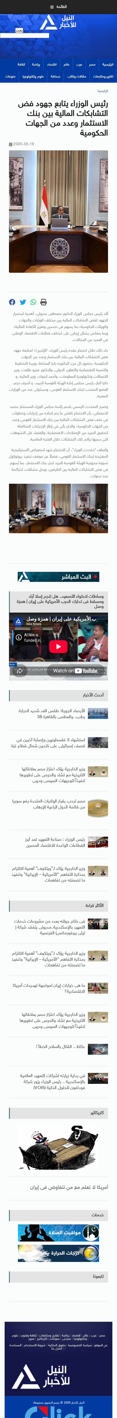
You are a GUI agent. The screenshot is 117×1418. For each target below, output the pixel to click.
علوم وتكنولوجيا (33, 77)
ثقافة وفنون (29, 1336)
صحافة (55, 77)
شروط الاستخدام (34, 1345)
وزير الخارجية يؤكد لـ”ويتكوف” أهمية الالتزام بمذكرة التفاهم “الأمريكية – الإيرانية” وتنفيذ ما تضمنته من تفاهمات (48, 874)
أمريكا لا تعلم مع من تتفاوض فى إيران (69, 1187)
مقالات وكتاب (76, 77)
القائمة (62, 7)
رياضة (36, 65)
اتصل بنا (56, 1349)
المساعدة (15, 1345)
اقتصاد (52, 65)
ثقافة (21, 65)
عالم (66, 65)
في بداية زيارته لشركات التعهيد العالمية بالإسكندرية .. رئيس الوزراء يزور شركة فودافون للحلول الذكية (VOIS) (52, 1081)
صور (31, 1339)
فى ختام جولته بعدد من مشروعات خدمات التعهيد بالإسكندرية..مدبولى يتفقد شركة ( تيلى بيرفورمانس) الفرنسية (49, 927)
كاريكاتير (97, 1113)
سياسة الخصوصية (80, 1345)
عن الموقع (100, 1345)
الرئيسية (108, 65)
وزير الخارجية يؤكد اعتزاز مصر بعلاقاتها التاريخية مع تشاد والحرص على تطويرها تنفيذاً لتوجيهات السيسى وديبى (52, 775)
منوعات (10, 77)
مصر (92, 65)
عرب (79, 65)
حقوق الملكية (57, 1345)
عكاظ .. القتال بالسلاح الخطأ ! (60, 1047)
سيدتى (66, 1339)
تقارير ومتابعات (103, 77)
